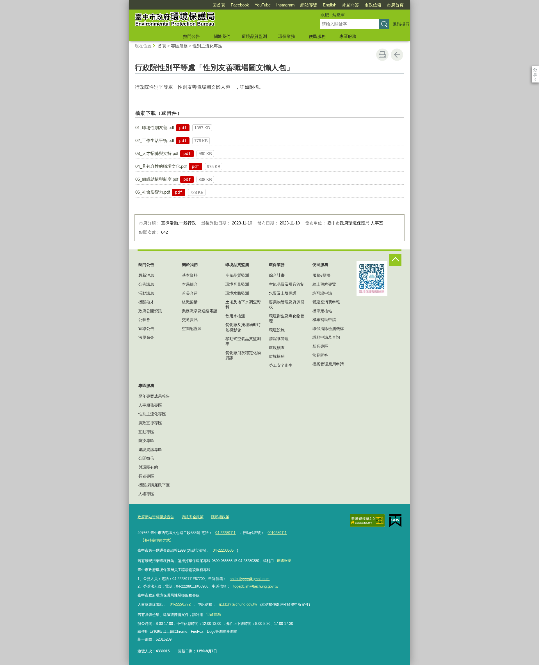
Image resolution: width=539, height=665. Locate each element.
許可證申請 (322, 293)
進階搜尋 (401, 24)
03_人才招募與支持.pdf (156, 153)
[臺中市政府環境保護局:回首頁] (218, 20)
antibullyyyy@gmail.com (250, 579)
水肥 (325, 15)
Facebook (240, 5)
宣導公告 (146, 328)
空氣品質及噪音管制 (286, 284)
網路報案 (284, 560)
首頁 (162, 45)
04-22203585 (223, 550)
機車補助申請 (324, 319)
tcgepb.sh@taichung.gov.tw (255, 586)
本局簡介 (190, 284)
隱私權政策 (220, 517)
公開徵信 (146, 458)
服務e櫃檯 (321, 275)
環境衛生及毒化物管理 (286, 318)
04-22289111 (225, 533)
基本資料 (190, 275)
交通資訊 (190, 319)
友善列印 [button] (382, 55)
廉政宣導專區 (150, 423)
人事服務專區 (150, 405)
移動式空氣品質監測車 (243, 341)
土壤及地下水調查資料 (243, 304)
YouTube (263, 5)
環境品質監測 (254, 36)
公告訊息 (146, 284)
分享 (535, 70)
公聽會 (144, 319)
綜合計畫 (277, 275)
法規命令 (146, 337)
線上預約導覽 (324, 284)
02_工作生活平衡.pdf (154, 140)
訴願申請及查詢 (326, 337)
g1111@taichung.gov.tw (238, 604)
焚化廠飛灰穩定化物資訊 (243, 355)
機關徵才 (146, 302)
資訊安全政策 (193, 517)
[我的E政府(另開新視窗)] (395, 520)
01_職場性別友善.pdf (154, 127)
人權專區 (146, 494)
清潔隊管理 (279, 338)
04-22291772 (180, 604)
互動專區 (146, 432)
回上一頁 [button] (397, 55)
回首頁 (219, 5)
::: (126, 2)
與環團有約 (148, 467)
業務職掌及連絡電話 (199, 311)
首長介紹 (190, 293)
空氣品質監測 (237, 275)
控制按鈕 (395, 260)
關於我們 (222, 36)
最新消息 (146, 275)
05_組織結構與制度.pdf (156, 179)
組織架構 (190, 302)
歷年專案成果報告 (154, 396)
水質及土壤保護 (282, 293)
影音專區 (320, 346)
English (329, 5)
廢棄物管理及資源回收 (286, 304)
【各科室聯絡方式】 (157, 540)
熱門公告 (191, 36)
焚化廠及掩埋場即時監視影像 (243, 327)
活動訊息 (146, 293)
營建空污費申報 (326, 302)
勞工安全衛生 (281, 365)
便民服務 (317, 36)
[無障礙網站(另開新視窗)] (367, 520)
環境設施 (277, 330)
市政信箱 (372, 5)
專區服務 (347, 36)
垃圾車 (338, 15)
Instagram (285, 5)
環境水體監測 (237, 293)
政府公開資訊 (150, 311)
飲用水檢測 (235, 316)
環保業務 (286, 36)
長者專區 (146, 476)
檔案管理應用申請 (328, 364)
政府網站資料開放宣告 (156, 517)
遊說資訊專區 (150, 449)
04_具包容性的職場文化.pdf (161, 166)
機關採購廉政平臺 (154, 485)
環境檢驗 (277, 356)
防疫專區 (146, 440)
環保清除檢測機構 (328, 328)
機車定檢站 (322, 311)
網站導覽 (308, 5)
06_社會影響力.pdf (152, 192)
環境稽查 (277, 347)
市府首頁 (395, 5)
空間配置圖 (192, 328)
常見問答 (350, 5)
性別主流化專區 (207, 45)
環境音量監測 (237, 284)
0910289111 (277, 533)
